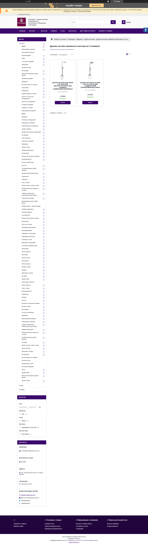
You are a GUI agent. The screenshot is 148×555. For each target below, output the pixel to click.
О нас (63, 31)
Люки (23, 58)
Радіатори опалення (28, 123)
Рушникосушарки (27, 78)
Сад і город (25, 182)
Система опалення (28, 141)
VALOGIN (24, 255)
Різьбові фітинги (27, 212)
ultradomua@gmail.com (28, 495)
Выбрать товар (18, 526)
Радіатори (25, 90)
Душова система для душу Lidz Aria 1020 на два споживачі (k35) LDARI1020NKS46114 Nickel (90, 85)
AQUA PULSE (26, 258)
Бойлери (24, 179)
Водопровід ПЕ (27, 159)
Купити (63, 102)
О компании (79, 528)
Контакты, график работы (84, 523)
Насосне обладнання (28, 101)
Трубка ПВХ (25, 279)
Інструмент (25, 135)
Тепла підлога (26, 138)
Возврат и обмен (105, 31)
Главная (22, 31)
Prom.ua (83, 536)
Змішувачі (79, 39)
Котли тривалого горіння (29, 357)
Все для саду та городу (29, 84)
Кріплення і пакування (28, 242)
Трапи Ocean (26, 147)
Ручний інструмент (27, 104)
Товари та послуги (60, 39)
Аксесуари (25, 70)
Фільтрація (25, 261)
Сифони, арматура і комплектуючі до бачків (29, 194)
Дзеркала (25, 81)
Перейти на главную (20, 523)
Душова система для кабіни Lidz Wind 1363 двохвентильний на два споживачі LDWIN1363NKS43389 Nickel (62, 86)
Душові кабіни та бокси (29, 93)
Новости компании (113, 523)
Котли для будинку (28, 366)
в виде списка (130, 54)
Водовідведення (27, 230)
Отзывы (21, 389)
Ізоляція (24, 276)
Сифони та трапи (27, 107)
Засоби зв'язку (26, 67)
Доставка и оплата (87, 31)
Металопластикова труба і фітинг (30, 74)
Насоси (24, 165)
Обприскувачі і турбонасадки (31, 206)
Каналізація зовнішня (28, 49)
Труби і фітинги (26, 129)
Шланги (24, 270)
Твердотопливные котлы (52, 526)
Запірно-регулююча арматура (31, 132)
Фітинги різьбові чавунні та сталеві (30, 189)
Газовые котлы (49, 523)
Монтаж (44, 31)
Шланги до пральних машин (30, 156)
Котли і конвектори (28, 162)
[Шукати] (113, 22)
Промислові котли (27, 363)
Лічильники (25, 248)
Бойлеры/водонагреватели (53, 528)
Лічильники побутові (28, 52)
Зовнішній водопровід (29, 227)
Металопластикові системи (30, 218)
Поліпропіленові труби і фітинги (29, 169)
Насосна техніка (27, 224)
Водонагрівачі (26, 55)
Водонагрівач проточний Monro (29, 202)
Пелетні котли (26, 360)
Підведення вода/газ (28, 236)
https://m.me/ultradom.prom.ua (30, 498)
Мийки (24, 46)
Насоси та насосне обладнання (28, 97)
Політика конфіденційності (90, 540)
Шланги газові (26, 267)
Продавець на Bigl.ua (74, 538)
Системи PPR (26, 215)
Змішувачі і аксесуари (29, 233)
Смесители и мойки (28, 198)
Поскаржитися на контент (74, 540)
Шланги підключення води (30, 173)
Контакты (72, 31)
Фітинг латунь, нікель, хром (30, 185)
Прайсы (54, 31)
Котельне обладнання (29, 120)
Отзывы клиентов (112, 526)
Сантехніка (25, 87)
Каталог (32, 31)
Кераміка (24, 117)
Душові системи (89, 39)
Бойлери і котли (27, 239)
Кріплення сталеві (27, 273)
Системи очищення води (29, 245)
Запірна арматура (27, 150)
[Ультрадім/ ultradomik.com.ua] (21, 26)
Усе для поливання (28, 61)
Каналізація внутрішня (29, 110)
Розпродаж (71, 39)
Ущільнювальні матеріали (30, 126)
